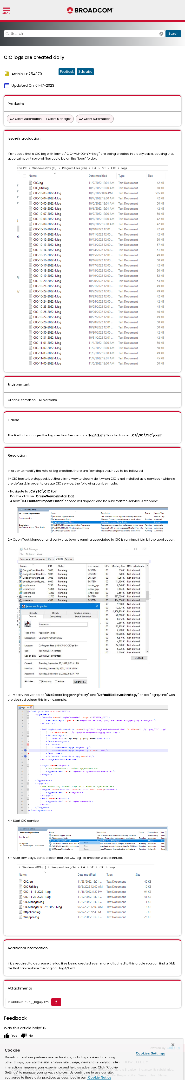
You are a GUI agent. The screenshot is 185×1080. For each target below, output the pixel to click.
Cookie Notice (99, 1077)
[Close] (173, 1044)
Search (173, 33)
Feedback (67, 71)
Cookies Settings (150, 1053)
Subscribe (85, 71)
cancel (161, 33)
